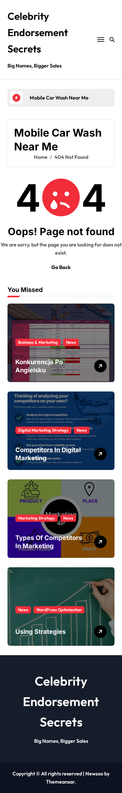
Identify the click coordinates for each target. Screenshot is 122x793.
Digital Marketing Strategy (43, 430)
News (71, 342)
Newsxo (94, 773)
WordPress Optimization (59, 609)
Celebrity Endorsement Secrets (38, 32)
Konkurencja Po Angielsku (39, 366)
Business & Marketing (38, 342)
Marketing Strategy (36, 518)
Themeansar (60, 782)
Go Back (61, 267)
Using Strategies (40, 631)
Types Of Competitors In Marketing (48, 542)
